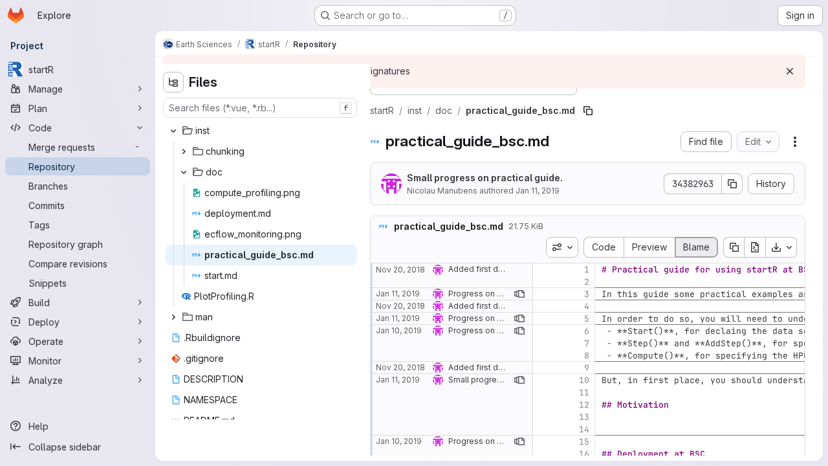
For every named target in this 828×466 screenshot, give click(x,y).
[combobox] (260, 108)
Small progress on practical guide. (485, 177)
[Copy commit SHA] (732, 183)
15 (584, 441)
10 (584, 380)
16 (584, 454)
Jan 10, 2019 (399, 330)
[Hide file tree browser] (173, 82)
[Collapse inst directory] (173, 131)
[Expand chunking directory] (183, 151)
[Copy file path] (588, 110)
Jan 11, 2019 (538, 190)
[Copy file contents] (733, 247)
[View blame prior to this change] (519, 294)
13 (584, 417)
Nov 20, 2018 (400, 269)
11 (584, 392)
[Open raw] (755, 247)
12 (584, 404)
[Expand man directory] (173, 317)
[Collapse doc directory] (183, 172)
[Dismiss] (790, 71)
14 (584, 429)
